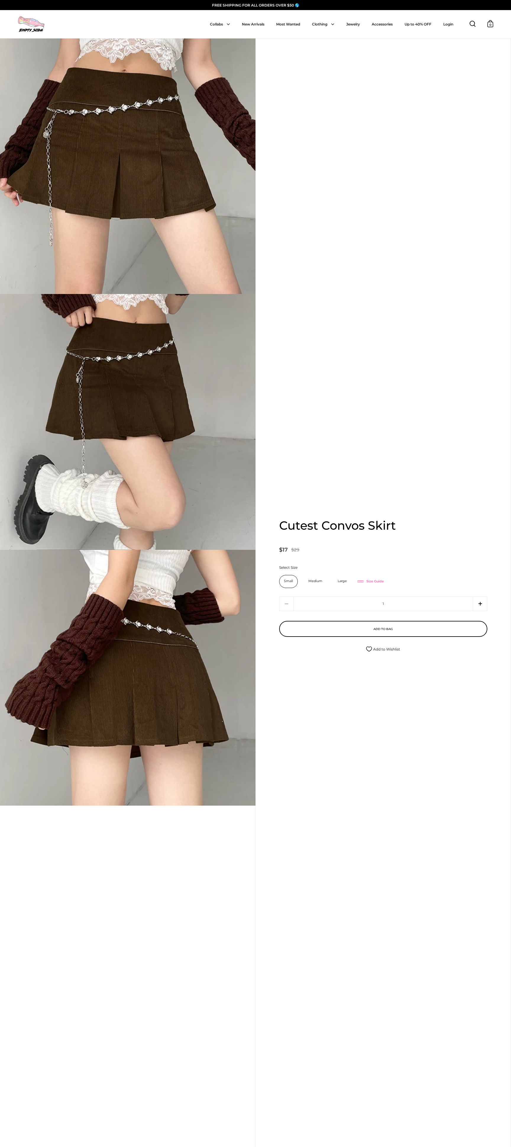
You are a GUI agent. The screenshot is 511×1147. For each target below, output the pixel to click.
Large (342, 581)
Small (288, 581)
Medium (315, 581)
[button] (480, 604)
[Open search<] (473, 24)
